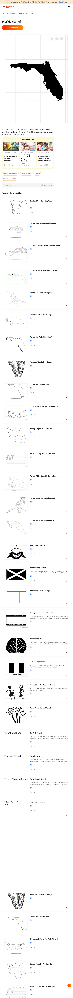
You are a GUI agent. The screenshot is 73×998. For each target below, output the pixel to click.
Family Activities (11, 13)
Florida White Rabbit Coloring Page (43, 476)
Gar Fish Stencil (36, 733)
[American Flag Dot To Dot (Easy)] (16, 460)
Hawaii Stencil (35, 756)
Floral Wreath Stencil (38, 779)
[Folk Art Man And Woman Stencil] (16, 692)
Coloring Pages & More (10, 173)
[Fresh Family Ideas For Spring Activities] (11, 145)
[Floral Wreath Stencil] (16, 786)
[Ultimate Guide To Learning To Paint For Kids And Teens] (45, 146)
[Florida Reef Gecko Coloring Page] (16, 230)
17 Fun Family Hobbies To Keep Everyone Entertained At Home (27, 159)
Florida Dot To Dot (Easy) (39, 384)
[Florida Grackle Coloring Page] (16, 299)
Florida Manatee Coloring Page (42, 520)
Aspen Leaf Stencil (37, 639)
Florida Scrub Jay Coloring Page (42, 498)
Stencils (37, 173)
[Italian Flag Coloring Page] (16, 597)
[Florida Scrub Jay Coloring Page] (16, 505)
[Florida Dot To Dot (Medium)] (16, 344)
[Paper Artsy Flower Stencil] (16, 715)
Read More (63, 2)
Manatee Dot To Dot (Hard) (40, 315)
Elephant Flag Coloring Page (41, 201)
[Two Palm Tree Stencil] (16, 809)
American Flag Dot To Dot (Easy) (42, 454)
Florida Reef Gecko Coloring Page (43, 223)
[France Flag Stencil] (16, 668)
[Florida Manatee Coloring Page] (16, 527)
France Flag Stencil (37, 662)
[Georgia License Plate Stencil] (16, 620)
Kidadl (4, 13)
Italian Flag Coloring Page (40, 591)
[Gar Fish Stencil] (16, 740)
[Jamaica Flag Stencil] (16, 574)
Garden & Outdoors (10, 152)
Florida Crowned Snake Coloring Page (45, 245)
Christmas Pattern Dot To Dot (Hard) (44, 406)
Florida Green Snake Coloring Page (43, 270)
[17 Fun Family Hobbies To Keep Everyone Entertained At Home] (28, 146)
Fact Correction (48, 185)
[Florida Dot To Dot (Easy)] (16, 391)
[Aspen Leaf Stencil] (16, 645)
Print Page (14, 27)
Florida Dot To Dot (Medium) (41, 337)
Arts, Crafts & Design (27, 152)
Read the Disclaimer (12, 185)
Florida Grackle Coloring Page (41, 293)
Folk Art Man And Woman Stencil (42, 685)
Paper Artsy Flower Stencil (40, 708)
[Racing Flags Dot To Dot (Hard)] (16, 435)
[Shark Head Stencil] (16, 552)
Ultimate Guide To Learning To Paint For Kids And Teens (44, 158)
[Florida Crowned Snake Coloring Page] (16, 252)
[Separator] (69, 985)
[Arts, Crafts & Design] (31, 208)
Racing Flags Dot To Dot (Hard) (42, 429)
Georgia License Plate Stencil (41, 613)
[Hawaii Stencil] (16, 763)
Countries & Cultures (9, 179)
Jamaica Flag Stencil (38, 568)
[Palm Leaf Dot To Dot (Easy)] (16, 369)
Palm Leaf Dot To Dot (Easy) (41, 362)
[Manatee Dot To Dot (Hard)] (16, 321)
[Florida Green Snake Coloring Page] (16, 277)
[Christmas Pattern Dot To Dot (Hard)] (16, 413)
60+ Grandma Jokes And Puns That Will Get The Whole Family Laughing (31, 2)
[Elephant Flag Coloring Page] (16, 208)
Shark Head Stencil (37, 545)
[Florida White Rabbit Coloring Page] (16, 483)
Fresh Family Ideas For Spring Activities (10, 158)
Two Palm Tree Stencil (38, 802)
